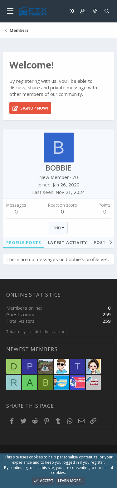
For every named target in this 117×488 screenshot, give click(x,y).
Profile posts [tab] (23, 242)
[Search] (107, 11)
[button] (10, 11)
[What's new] (95, 11)
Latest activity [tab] (67, 242)
